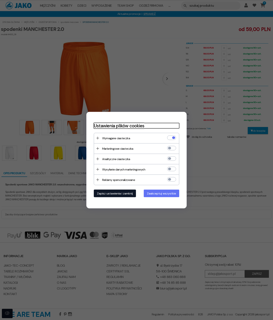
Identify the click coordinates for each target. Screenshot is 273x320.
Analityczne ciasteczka (116, 159)
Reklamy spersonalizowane (118, 180)
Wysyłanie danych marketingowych (123, 169)
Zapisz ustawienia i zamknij (115, 193)
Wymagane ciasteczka (116, 138)
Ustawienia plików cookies (119, 125)
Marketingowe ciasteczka (117, 148)
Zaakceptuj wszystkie (161, 193)
